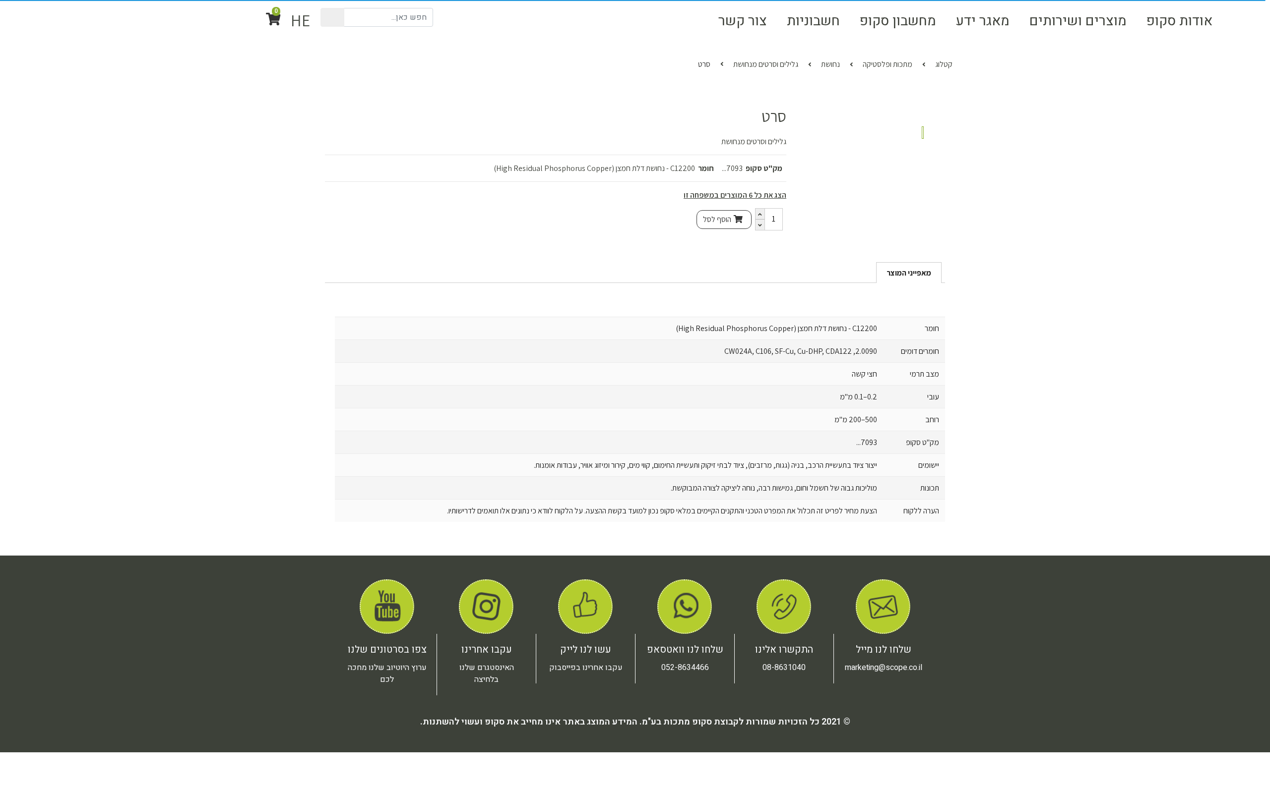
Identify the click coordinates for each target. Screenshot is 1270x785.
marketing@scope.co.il (883, 738)
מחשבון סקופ (898, 20)
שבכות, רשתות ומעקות (444, 63)
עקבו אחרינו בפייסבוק (586, 738)
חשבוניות (813, 20)
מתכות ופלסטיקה (1181, 63)
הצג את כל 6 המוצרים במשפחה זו (735, 239)
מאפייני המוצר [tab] (909, 343)
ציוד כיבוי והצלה (964, 63)
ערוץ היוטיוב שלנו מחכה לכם (387, 744)
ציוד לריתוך (583, 63)
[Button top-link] (1238, 20)
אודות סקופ (1179, 20)
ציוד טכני (1070, 63)
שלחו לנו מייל (883, 720)
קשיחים (667, 63)
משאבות (859, 63)
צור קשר (742, 20)
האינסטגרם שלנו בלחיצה (486, 744)
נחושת (830, 108)
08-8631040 (784, 738)
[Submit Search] (333, 17)
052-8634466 (685, 738)
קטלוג (943, 108)
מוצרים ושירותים (1078, 20)
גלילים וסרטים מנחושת (765, 108)
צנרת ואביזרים (763, 63)
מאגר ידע (983, 20)
